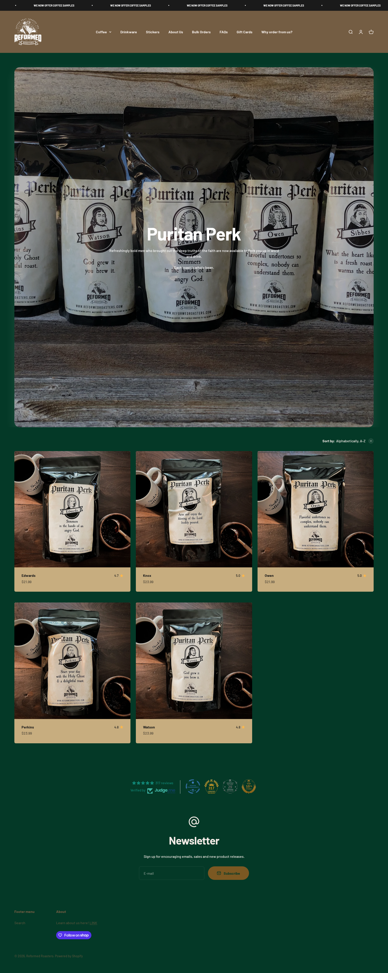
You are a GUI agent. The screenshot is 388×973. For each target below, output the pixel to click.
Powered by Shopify (69, 956)
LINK (93, 923)
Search (19, 923)
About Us (175, 32)
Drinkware (128, 32)
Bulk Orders (201, 32)
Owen (269, 575)
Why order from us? (276, 32)
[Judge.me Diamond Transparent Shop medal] (193, 786)
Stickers (152, 32)
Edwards (28, 575)
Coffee (101, 32)
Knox (147, 575)
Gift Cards (244, 32)
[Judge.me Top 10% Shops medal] (249, 786)
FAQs (224, 32)
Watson (149, 727)
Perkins (28, 727)
